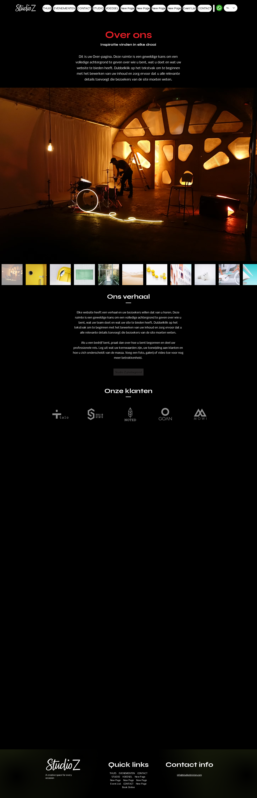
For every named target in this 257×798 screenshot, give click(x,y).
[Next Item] (251, 174)
